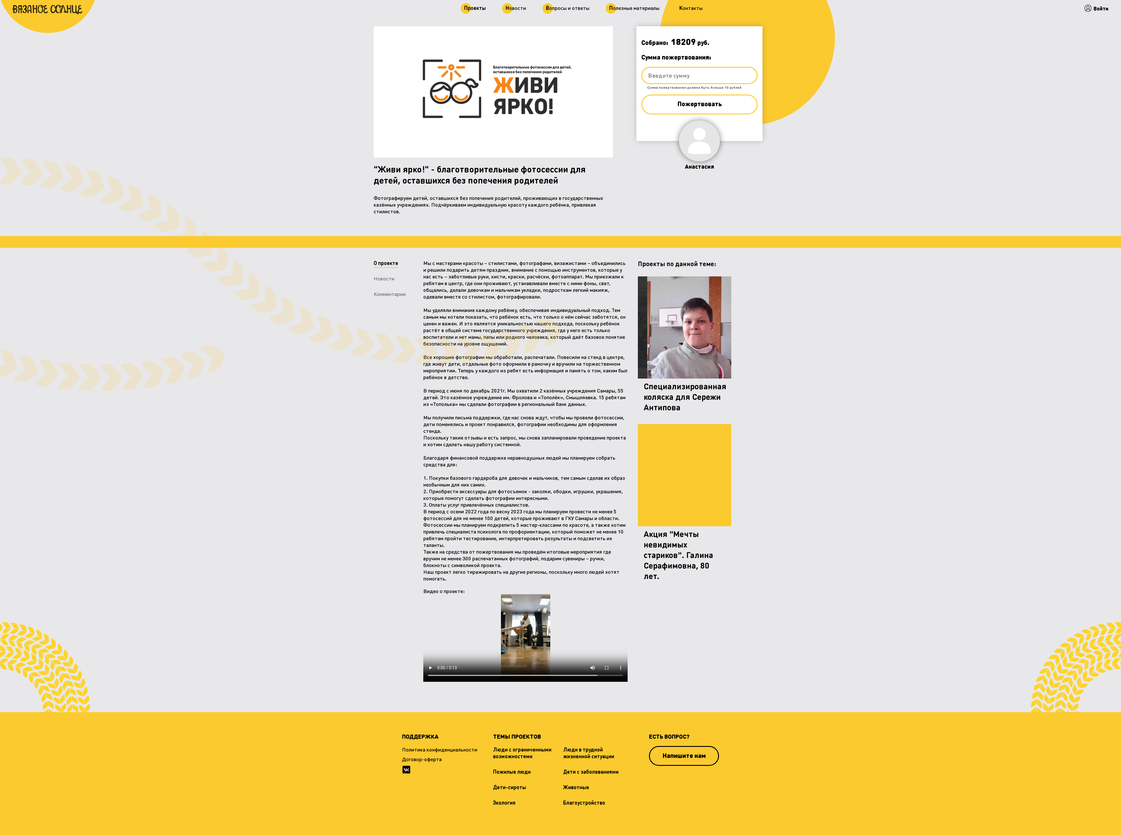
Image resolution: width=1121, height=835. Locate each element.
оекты (475, 7)
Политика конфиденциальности (439, 749)
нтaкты (691, 7)
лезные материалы (634, 7)
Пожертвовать (699, 104)
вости (516, 7)
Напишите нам (684, 755)
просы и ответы (567, 7)
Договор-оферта (422, 759)
